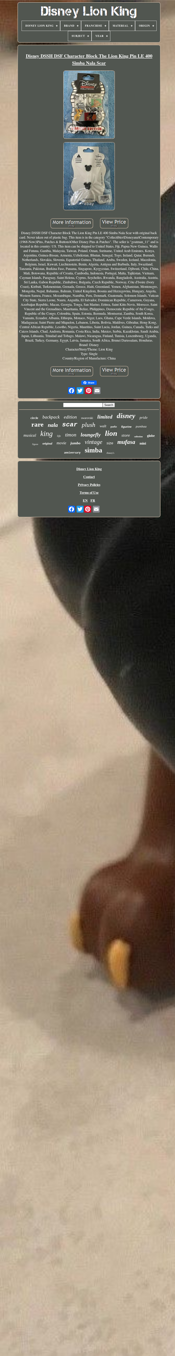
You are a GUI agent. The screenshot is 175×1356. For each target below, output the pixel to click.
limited (104, 417)
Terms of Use (89, 492)
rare (37, 424)
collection (138, 436)
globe (151, 436)
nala (53, 425)
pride (144, 418)
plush (88, 424)
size (109, 443)
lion (111, 433)
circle (34, 418)
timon (70, 435)
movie (61, 443)
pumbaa (141, 426)
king (46, 434)
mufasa (126, 442)
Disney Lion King (89, 468)
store (125, 435)
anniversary (72, 452)
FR (92, 500)
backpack (51, 417)
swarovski (87, 418)
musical (29, 435)
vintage (93, 442)
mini (143, 443)
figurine (126, 426)
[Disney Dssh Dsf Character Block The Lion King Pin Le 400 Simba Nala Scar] (89, 105)
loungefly (91, 435)
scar (69, 424)
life (59, 436)
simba (93, 450)
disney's (110, 453)
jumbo (75, 443)
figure (35, 444)
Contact (89, 476)
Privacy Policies (89, 484)
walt (103, 426)
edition (70, 417)
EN (85, 500)
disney (126, 416)
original (47, 443)
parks (114, 426)
